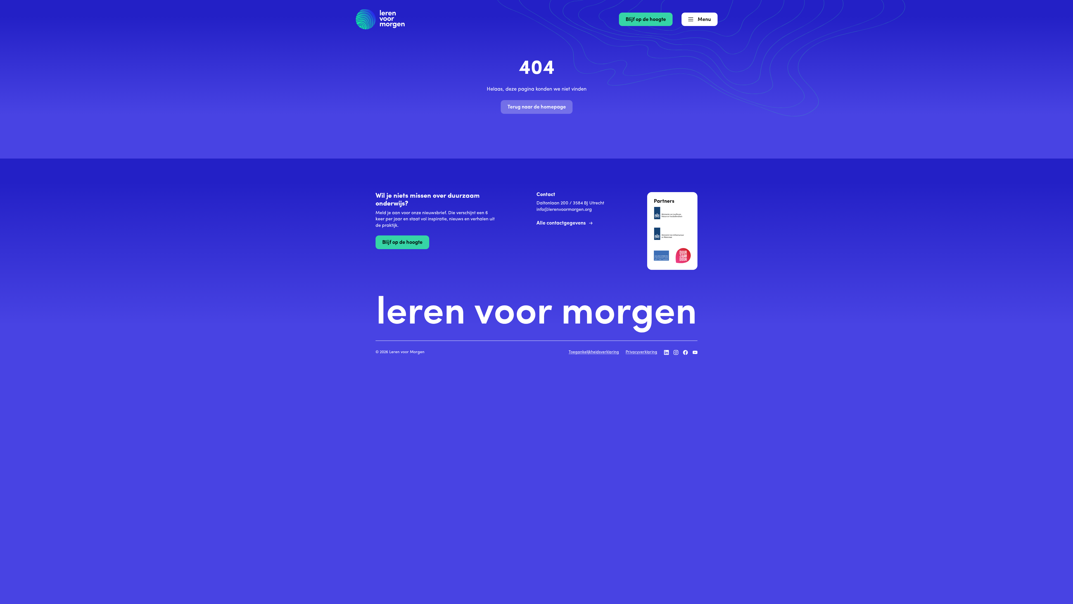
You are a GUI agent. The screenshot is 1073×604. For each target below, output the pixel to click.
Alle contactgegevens (561, 223)
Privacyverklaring (641, 352)
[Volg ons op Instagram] (675, 352)
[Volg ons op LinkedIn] (666, 352)
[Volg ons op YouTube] (694, 352)
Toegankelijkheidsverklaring (594, 352)
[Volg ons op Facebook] (685, 352)
